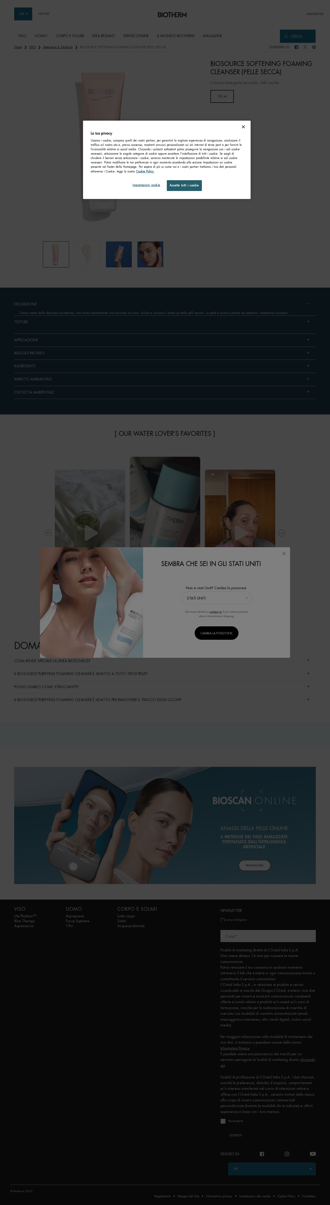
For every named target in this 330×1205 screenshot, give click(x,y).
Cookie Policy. (145, 171)
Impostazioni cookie (146, 185)
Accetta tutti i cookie (184, 185)
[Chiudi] (243, 126)
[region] (167, 160)
